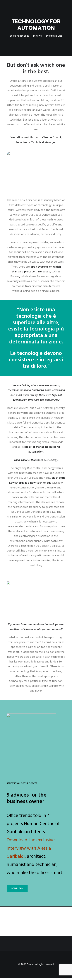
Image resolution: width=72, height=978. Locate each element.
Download (17, 888)
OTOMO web (55, 36)
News (39, 36)
